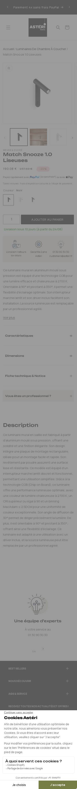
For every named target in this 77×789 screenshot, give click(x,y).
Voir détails (16, 255)
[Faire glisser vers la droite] (72, 138)
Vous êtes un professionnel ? (28, 396)
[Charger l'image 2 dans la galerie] (38, 137)
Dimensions (14, 355)
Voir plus (9, 317)
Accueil (8, 49)
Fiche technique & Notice (25, 376)
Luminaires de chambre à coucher (41, 49)
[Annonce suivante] (69, 7)
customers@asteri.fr (60, 256)
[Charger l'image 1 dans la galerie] (19, 137)
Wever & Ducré (12, 150)
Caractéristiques (19, 335)
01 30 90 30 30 (61, 252)
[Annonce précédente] (7, 7)
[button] (8, 27)
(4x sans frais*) (48, 176)
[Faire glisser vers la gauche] (4, 138)
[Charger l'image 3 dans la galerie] (58, 137)
